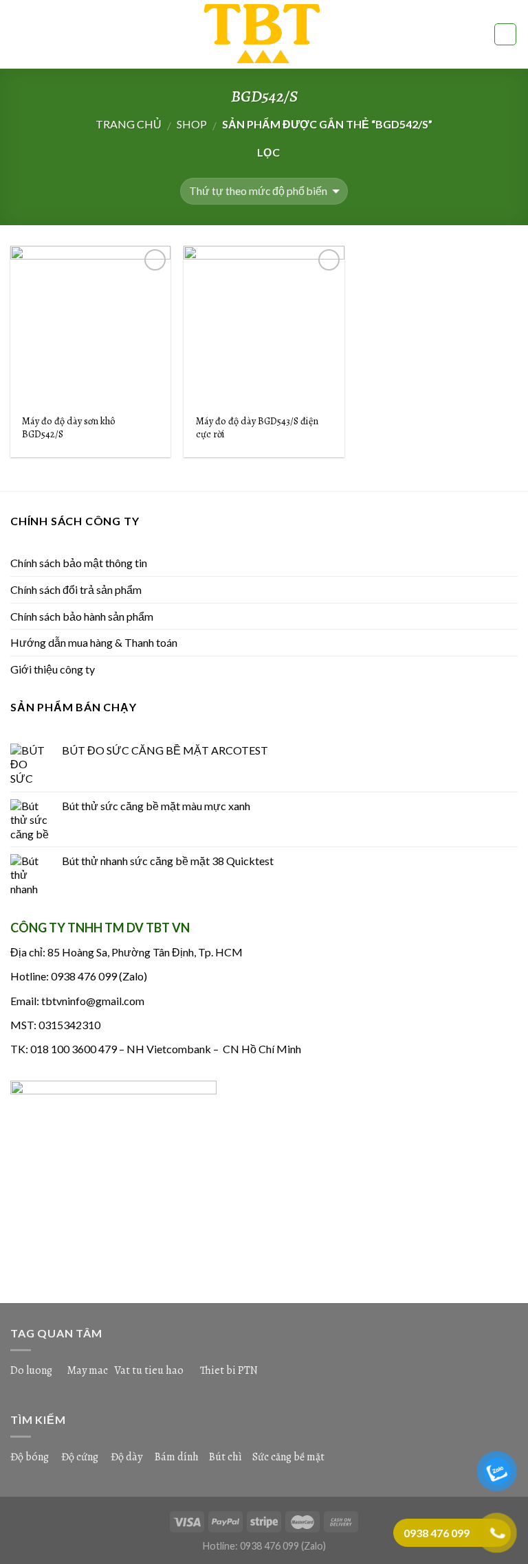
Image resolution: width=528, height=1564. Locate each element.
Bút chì (225, 1456)
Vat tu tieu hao (149, 1370)
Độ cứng (79, 1456)
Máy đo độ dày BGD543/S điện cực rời (257, 427)
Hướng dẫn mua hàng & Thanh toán (93, 642)
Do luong (31, 1370)
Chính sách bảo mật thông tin (78, 562)
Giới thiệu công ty (52, 669)
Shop (192, 123)
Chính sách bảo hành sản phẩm (81, 616)
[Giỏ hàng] (505, 34)
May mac (87, 1370)
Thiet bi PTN (229, 1370)
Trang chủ (129, 123)
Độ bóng (29, 1456)
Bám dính (178, 1456)
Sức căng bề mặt (288, 1456)
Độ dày (126, 1456)
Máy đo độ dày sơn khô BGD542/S (69, 427)
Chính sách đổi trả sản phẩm (76, 589)
